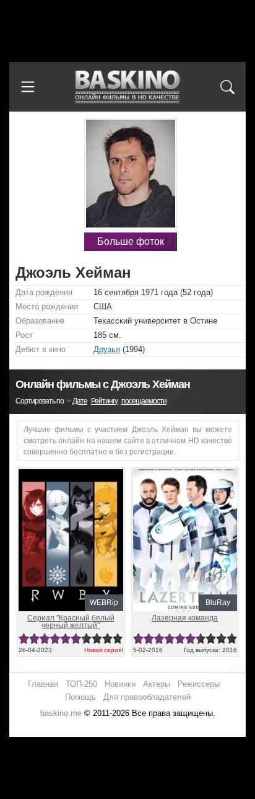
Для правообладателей (147, 697)
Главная (43, 684)
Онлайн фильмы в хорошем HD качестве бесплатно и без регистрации (127, 87)
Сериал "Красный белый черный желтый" (71, 622)
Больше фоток (130, 241)
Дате (79, 401)
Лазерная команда (185, 618)
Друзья (106, 349)
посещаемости (143, 401)
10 (118, 638)
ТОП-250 (81, 684)
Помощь (80, 697)
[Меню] (27, 86)
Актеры (156, 684)
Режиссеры (199, 684)
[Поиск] (227, 86)
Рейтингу (104, 401)
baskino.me (61, 713)
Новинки (120, 684)
